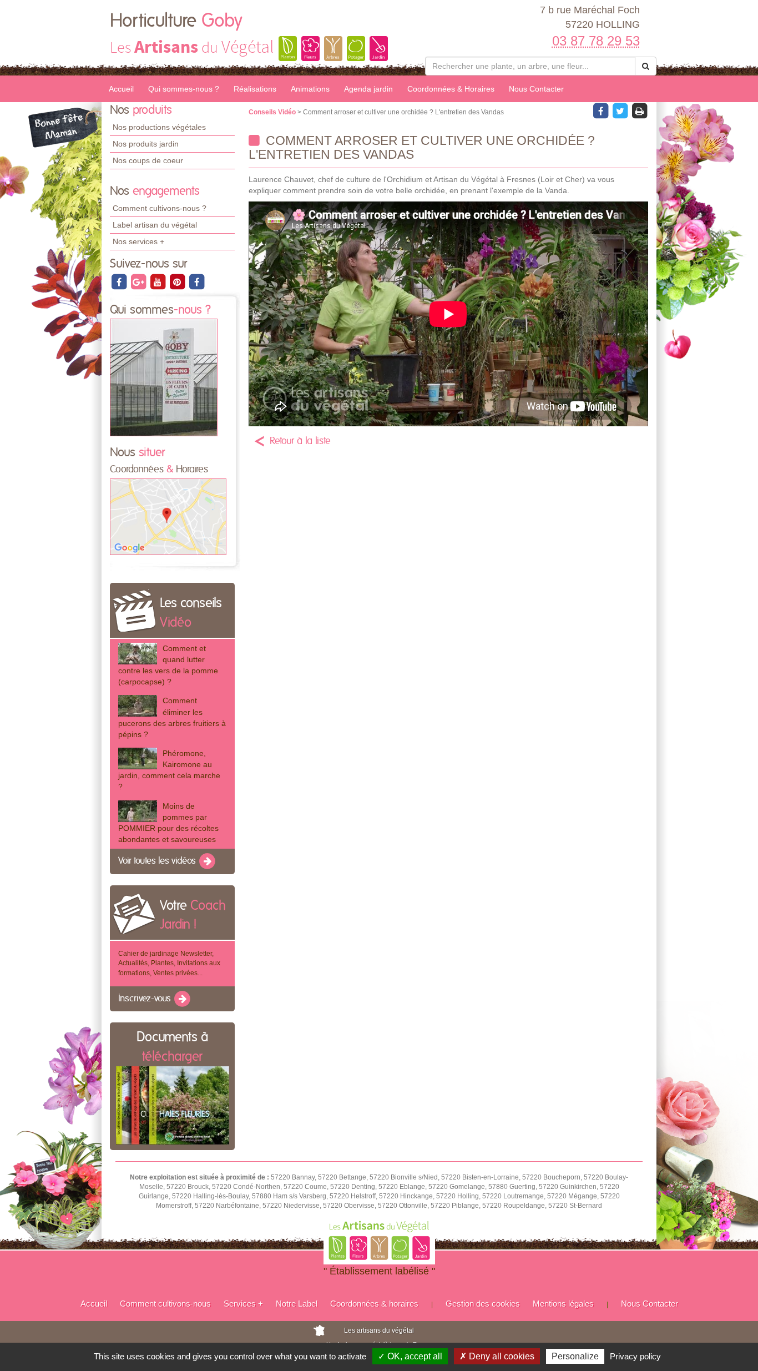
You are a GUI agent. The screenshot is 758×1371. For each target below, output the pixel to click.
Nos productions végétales (159, 127)
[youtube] (158, 281)
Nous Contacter (536, 88)
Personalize (575, 1356)
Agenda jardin (368, 88)
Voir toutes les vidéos (158, 860)
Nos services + (138, 241)
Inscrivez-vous (145, 998)
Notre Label (296, 1303)
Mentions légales (563, 1303)
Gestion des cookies (483, 1303)
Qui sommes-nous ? (183, 88)
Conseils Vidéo (273, 112)
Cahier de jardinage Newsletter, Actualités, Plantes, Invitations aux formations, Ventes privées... (169, 963)
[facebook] (119, 281)
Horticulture (176, 21)
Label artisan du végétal (155, 224)
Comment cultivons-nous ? (159, 208)
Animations (310, 88)
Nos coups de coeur (148, 160)
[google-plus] (139, 281)
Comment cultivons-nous (165, 1303)
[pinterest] (178, 281)
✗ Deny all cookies (496, 1356)
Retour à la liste (300, 441)
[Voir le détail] (137, 653)
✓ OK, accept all (410, 1356)
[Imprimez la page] (639, 110)
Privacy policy (635, 1356)
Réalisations (255, 88)
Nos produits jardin (146, 143)
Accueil (121, 88)
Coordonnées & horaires (374, 1303)
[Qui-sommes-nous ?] (164, 377)
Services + (243, 1303)
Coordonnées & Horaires (450, 88)
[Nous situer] (168, 516)
